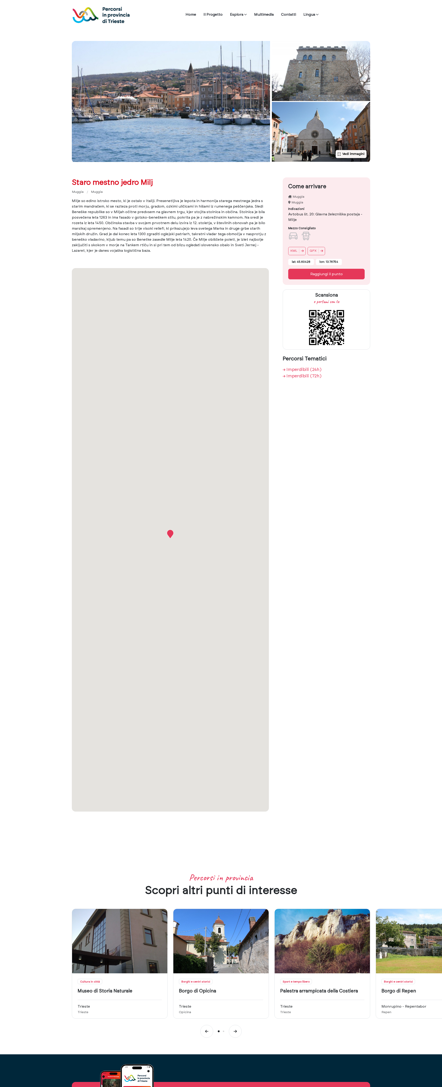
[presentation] (206, 1031)
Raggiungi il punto (326, 274)
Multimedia (264, 14)
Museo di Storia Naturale (105, 991)
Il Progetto (213, 14)
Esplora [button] (236, 14)
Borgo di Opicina (197, 991)
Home (191, 14)
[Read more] (119, 941)
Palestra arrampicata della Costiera (319, 991)
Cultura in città (90, 981)
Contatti (288, 14)
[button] (170, 534)
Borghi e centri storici (195, 981)
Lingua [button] (309, 14)
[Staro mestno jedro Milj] (171, 101)
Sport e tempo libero (296, 981)
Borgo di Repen (398, 991)
